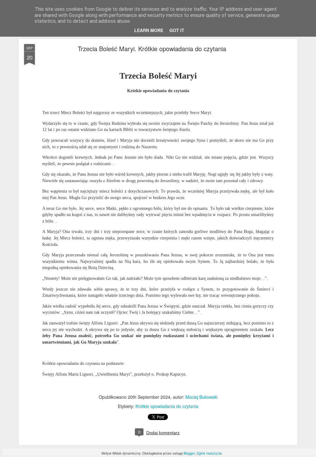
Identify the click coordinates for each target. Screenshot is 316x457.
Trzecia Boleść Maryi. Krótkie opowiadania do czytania (152, 48)
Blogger (189, 453)
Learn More (148, 30)
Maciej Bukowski (201, 397)
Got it (176, 30)
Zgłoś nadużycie (209, 453)
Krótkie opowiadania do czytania (166, 406)
